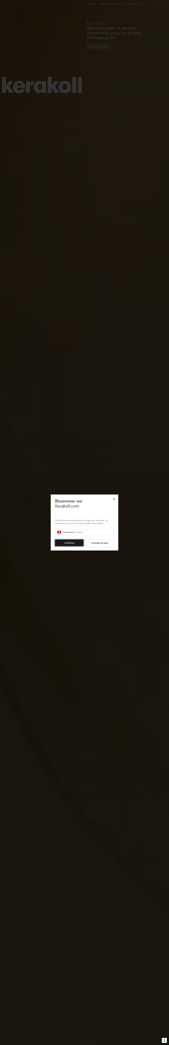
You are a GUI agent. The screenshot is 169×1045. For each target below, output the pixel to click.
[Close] (114, 498)
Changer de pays (99, 543)
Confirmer (69, 543)
